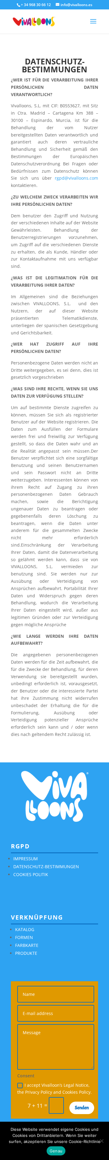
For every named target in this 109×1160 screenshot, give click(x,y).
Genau (56, 1150)
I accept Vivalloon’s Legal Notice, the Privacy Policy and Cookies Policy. (54, 1088)
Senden (82, 1108)
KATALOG (24, 929)
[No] (101, 1141)
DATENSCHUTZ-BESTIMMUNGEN (46, 866)
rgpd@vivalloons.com (76, 178)
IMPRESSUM (25, 858)
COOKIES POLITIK (30, 874)
